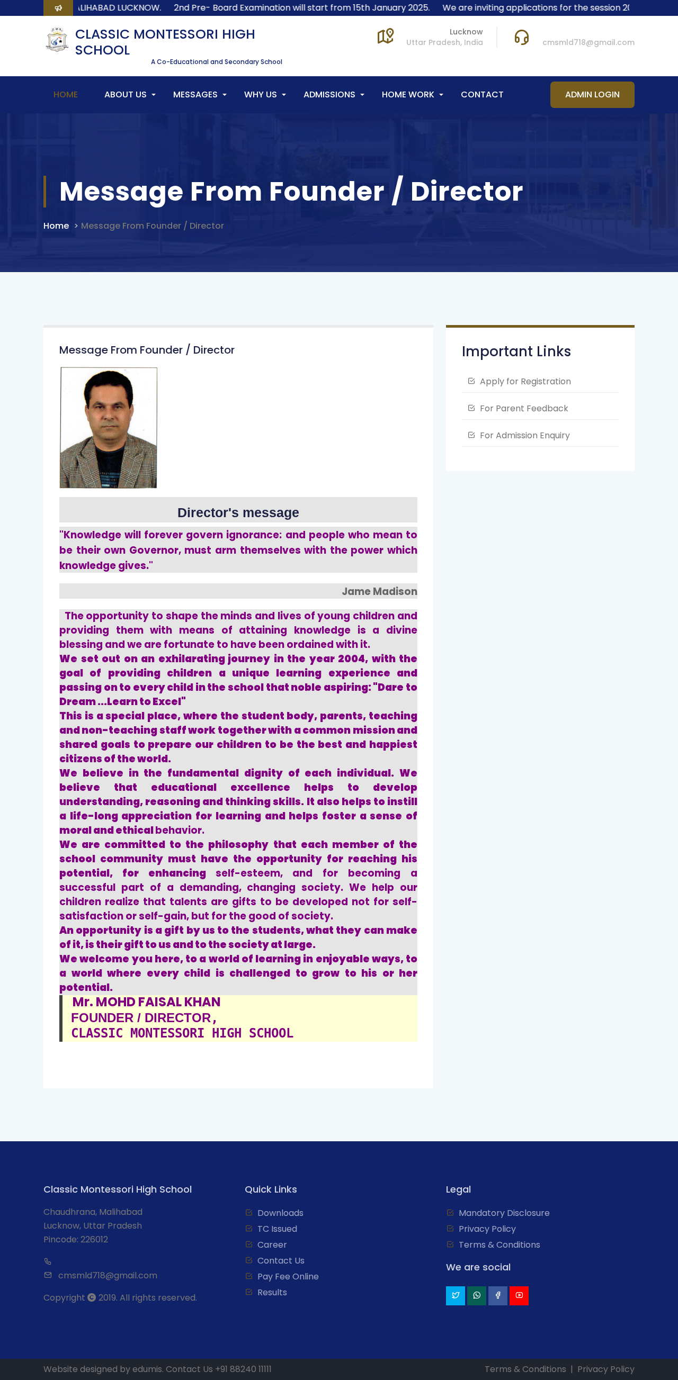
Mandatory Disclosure (504, 1213)
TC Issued (277, 1229)
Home (65, 94)
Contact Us (281, 1261)
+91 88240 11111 (243, 1369)
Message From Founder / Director (152, 226)
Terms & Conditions (499, 1245)
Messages (195, 94)
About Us (125, 94)
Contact (482, 94)
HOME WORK (408, 94)
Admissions (329, 94)
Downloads (280, 1213)
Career (272, 1245)
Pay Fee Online (288, 1276)
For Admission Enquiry (525, 435)
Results (272, 1292)
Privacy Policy (487, 1229)
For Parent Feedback (524, 408)
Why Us (260, 94)
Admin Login (592, 94)
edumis (147, 1369)
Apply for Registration (525, 381)
